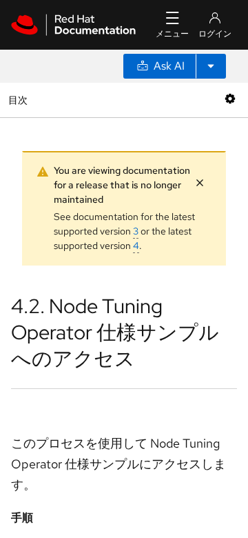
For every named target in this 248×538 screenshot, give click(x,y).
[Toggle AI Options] (211, 66)
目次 (20, 99)
